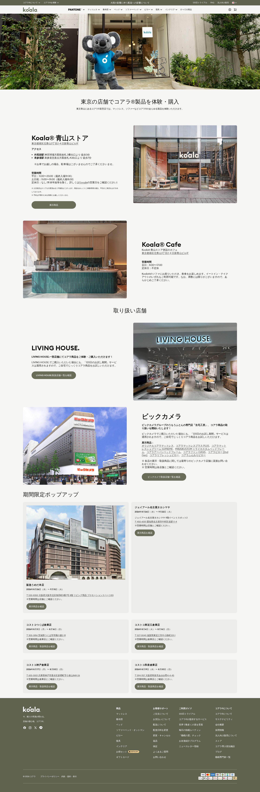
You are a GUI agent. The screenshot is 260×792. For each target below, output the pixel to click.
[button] (76, 9)
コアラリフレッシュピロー (164, 455)
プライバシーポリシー (49, 776)
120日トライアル (200, 2)
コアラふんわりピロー (193, 455)
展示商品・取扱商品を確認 (42, 646)
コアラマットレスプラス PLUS (192, 445)
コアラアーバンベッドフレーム (164, 452)
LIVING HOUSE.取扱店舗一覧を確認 (54, 375)
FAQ (212, 2)
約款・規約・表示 (69, 776)
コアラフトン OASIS (194, 452)
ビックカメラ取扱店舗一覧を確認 (164, 477)
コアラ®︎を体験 (50, 2)
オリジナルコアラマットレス (157, 445)
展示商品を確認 (36, 606)
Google (83, 182)
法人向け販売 (223, 2)
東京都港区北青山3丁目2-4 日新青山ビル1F (55, 143)
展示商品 (53, 205)
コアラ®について (30, 2)
